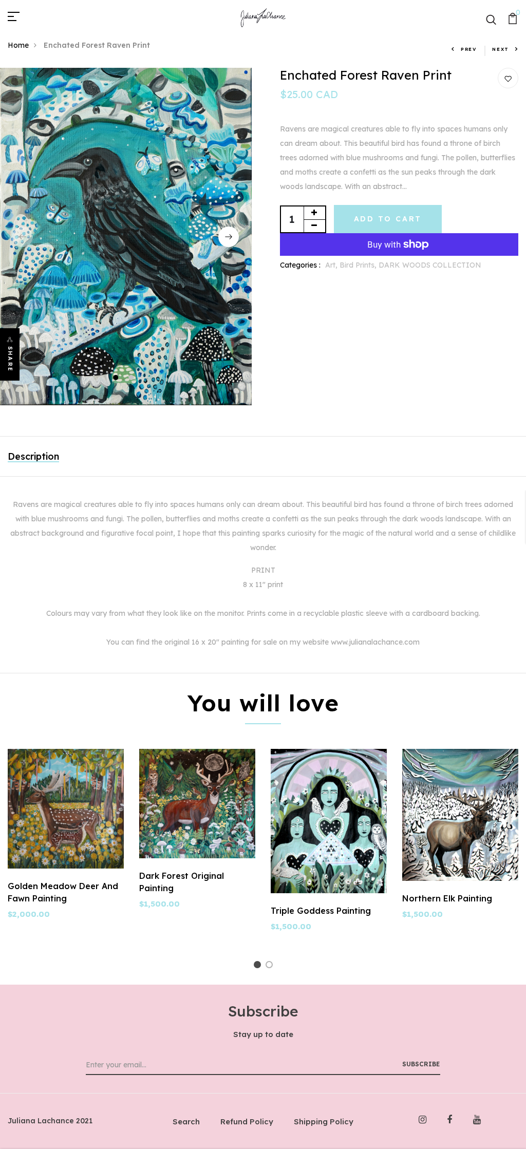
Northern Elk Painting (447, 898)
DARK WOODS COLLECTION (430, 265)
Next (500, 49)
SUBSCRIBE (421, 1064)
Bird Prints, (359, 265)
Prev (469, 49)
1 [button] (117, 379)
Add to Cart (388, 218)
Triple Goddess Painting (321, 911)
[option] (126, 236)
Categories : (300, 265)
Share (10, 359)
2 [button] (132, 379)
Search (186, 1121)
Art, (332, 265)
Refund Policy (246, 1121)
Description (33, 456)
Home (18, 45)
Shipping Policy (323, 1121)
